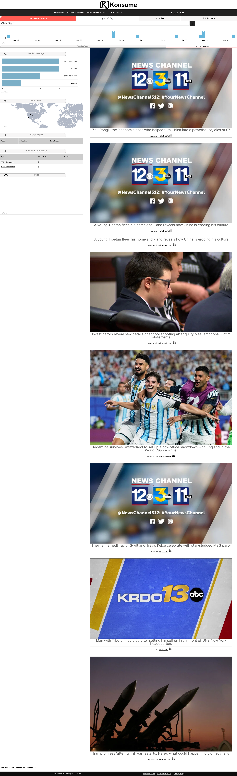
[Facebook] (171, 12)
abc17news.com (163, 759)
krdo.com (163, 649)
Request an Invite (164, 774)
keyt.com (164, 136)
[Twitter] (177, 12)
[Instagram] (174, 12)
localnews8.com (164, 245)
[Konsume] (118, 5)
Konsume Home (149, 774)
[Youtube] (183, 12)
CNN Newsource (7, 162)
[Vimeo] (180, 12)
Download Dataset (201, 46)
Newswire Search (38, 18)
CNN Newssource (8, 167)
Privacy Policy (179, 774)
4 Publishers (209, 18)
